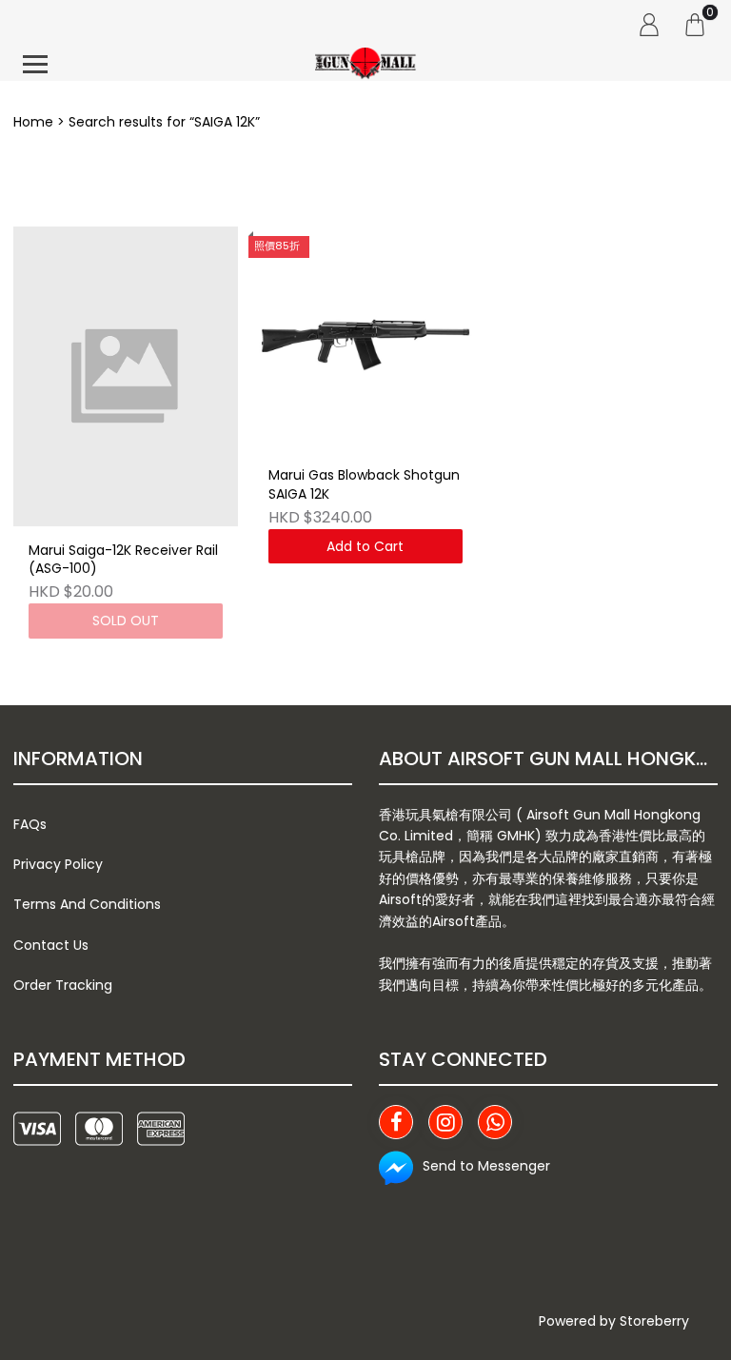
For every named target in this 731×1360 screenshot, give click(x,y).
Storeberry (654, 1320)
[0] (694, 24)
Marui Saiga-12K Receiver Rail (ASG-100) (123, 560)
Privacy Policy (58, 864)
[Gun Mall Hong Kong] (365, 64)
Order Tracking (62, 985)
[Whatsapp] (495, 1122)
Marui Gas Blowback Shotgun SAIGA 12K (364, 484)
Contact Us (51, 945)
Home (33, 121)
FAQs (30, 824)
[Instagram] (445, 1122)
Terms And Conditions (87, 904)
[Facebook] (396, 1122)
